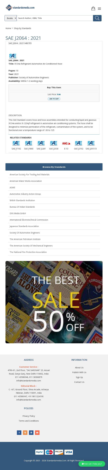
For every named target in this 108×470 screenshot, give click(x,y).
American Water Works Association (26, 181)
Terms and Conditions (29, 420)
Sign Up (79, 377)
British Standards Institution (22, 200)
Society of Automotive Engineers (25, 232)
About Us (79, 367)
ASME (12, 187)
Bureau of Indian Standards (22, 207)
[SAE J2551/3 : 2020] (91, 143)
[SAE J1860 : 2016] (28, 143)
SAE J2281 (41, 148)
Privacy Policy (28, 416)
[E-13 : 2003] (66, 143)
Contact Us (79, 382)
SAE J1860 (28, 148)
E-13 (66, 148)
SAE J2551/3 (91, 148)
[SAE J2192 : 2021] (78, 143)
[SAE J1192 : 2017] (16, 143)
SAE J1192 (16, 148)
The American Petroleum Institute (25, 239)
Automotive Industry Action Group (25, 194)
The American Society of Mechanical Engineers (31, 245)
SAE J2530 (53, 148)
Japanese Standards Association (24, 226)
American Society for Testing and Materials (30, 174)
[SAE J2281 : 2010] (41, 143)
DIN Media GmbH (18, 213)
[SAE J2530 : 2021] (54, 143)
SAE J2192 (78, 148)
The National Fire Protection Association (28, 252)
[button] (91, 464)
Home (8, 28)
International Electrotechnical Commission (29, 219)
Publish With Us (79, 372)
